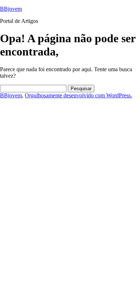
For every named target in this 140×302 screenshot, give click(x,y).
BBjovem (11, 9)
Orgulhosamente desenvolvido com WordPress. (78, 95)
